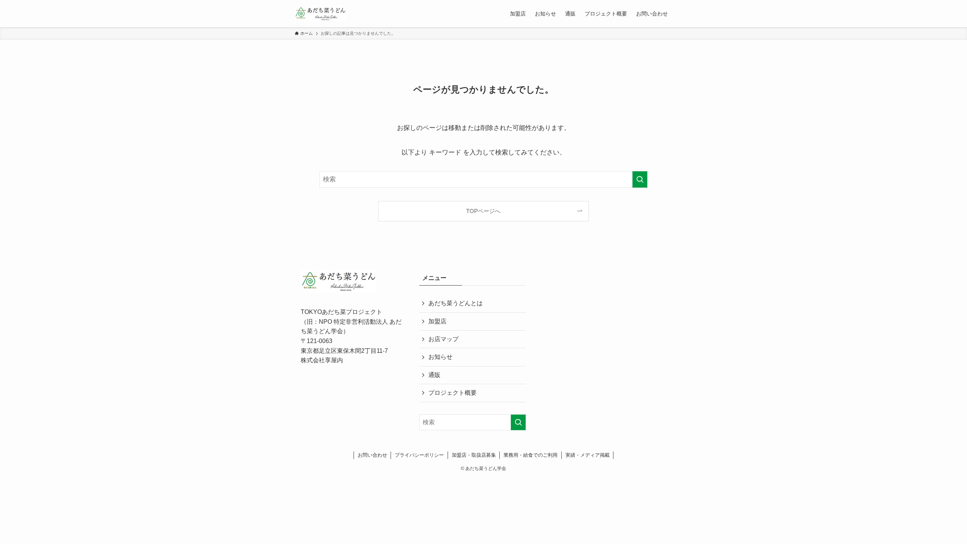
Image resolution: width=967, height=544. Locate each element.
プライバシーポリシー (419, 455)
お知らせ (440, 357)
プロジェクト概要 (452, 392)
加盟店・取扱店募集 (474, 455)
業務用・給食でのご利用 (531, 455)
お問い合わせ (372, 455)
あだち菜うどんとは (455, 303)
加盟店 (437, 321)
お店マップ (443, 339)
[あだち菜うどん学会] (320, 13)
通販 (434, 375)
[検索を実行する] (639, 179)
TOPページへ (483, 211)
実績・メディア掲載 (587, 455)
